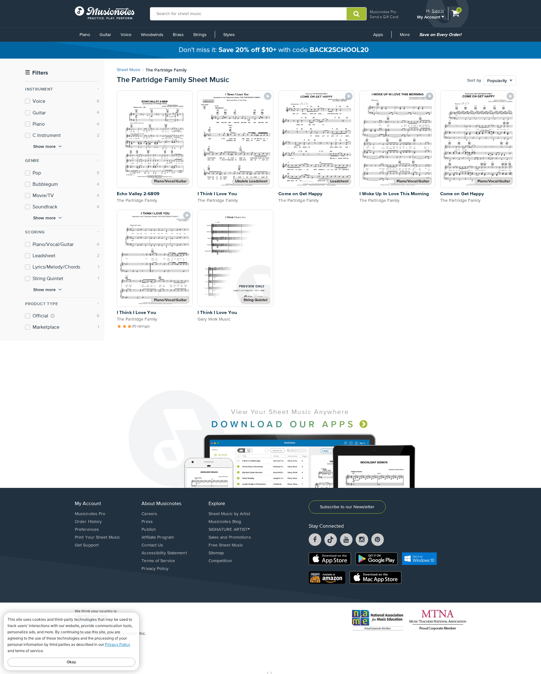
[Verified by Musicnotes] (52, 316)
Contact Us (152, 545)
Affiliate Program (158, 537)
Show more (44, 146)
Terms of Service (158, 561)
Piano (85, 35)
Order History (88, 522)
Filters (36, 73)
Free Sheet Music (226, 545)
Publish (149, 529)
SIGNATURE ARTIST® (229, 529)
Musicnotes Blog (225, 522)
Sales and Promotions (230, 537)
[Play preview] (267, 96)
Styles (229, 35)
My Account (429, 16)
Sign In (438, 10)
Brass (178, 35)
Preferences (87, 529)
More (407, 37)
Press (147, 522)
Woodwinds (152, 35)
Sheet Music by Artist (229, 514)
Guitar (105, 35)
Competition (220, 561)
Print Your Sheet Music (97, 537)
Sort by (474, 80)
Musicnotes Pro (383, 12)
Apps (378, 35)
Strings (200, 35)
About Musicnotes (161, 503)
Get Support (87, 545)
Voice (126, 35)
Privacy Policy (155, 569)
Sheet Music (129, 70)
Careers (149, 514)
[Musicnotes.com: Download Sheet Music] (104, 13)
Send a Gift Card (384, 17)
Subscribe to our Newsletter (347, 507)
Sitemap (216, 553)
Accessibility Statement (164, 553)
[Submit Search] (356, 14)
